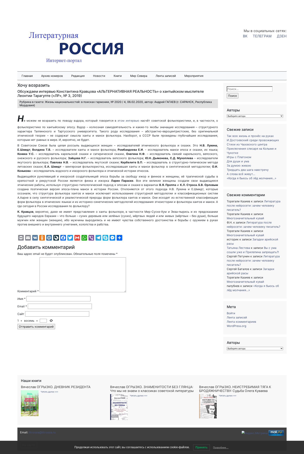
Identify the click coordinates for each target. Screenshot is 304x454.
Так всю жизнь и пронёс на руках (250, 136)
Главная (27, 76)
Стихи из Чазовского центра (247, 144)
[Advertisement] (28, 12)
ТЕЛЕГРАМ (262, 36)
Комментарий (28, 291)
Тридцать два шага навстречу (248, 169)
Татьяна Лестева (238, 248)
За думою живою (239, 165)
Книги (118, 76)
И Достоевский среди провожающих (253, 140)
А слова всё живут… (241, 174)
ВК (245, 36)
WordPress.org (236, 326)
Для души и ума (238, 161)
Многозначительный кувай (245, 218)
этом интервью (128, 120)
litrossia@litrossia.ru (42, 432)
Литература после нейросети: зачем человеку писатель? (253, 205)
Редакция (78, 76)
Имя (21, 298)
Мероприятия (193, 76)
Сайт (20, 314)
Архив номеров (52, 76)
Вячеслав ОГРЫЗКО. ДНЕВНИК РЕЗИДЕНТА (55, 387)
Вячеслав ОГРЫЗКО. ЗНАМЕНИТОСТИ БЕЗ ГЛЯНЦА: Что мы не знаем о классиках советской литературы (152, 389)
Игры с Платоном (239, 157)
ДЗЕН (282, 36)
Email (22, 306)
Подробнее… (221, 447)
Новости (99, 76)
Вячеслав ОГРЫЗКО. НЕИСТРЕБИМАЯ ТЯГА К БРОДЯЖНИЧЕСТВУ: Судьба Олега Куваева (235, 389)
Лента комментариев (241, 321)
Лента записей (166, 76)
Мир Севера (138, 76)
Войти (231, 313)
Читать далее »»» (49, 391)
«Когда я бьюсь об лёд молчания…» (251, 178)
